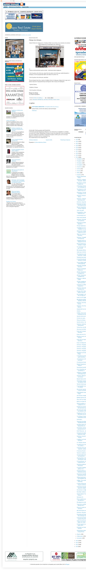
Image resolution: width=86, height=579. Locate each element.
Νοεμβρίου (79, 160)
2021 (77, 143)
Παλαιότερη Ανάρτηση (65, 139)
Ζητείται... (79, 311)
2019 (77, 147)
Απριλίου (79, 174)
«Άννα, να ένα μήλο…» (11, 120)
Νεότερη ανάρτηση (33, 139)
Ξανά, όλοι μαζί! (80, 210)
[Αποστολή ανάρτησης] (45, 97)
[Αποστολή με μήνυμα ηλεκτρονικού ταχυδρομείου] (48, 97)
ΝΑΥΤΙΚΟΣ (50, 99)
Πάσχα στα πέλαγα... (81, 320)
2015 (77, 155)
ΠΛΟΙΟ (58, 99)
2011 (77, 544)
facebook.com (24, 34)
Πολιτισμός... (80, 419)
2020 (77, 145)
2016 (77, 153)
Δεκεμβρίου (79, 158)
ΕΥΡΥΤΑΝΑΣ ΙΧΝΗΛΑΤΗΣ (38, 106)
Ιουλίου (79, 168)
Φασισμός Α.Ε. (80, 497)
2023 (77, 139)
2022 (77, 141)
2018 (77, 149)
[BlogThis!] (49, 97)
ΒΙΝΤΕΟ (5, 6)
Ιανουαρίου (79, 538)
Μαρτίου (79, 534)
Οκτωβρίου (79, 162)
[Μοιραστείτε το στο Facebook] (51, 97)
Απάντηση (34, 110)
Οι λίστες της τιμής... (81, 318)
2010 (77, 546)
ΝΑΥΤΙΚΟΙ (46, 99)
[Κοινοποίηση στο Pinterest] (52, 97)
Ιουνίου (79, 170)
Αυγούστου (79, 166)
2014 (77, 157)
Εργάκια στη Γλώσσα (11, 201)
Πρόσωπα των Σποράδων (14, 6)
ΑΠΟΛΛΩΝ (35, 99)
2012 (77, 542)
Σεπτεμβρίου (80, 164)
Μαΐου (78, 172)
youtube (29, 34)
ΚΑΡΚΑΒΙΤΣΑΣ (40, 99)
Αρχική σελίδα (25, 6)
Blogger (67, 564)
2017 (77, 151)
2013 (77, 540)
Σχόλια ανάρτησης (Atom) (40, 142)
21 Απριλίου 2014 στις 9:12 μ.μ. (52, 106)
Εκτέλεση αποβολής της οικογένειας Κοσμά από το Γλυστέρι (17, 129)
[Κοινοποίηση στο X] (50, 97)
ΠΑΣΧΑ (54, 99)
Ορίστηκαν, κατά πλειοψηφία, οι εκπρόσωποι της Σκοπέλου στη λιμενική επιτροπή (18, 181)
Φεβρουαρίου (80, 536)
